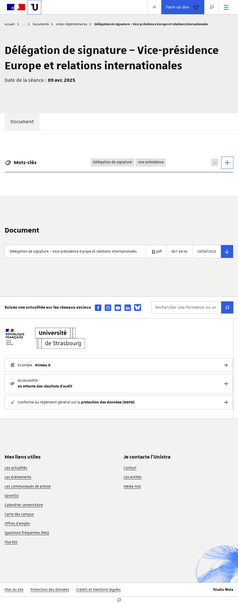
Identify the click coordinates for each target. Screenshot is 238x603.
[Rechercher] (227, 307)
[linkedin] (127, 307)
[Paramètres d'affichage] (154, 7)
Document (22, 121)
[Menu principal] (226, 7)
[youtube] (117, 307)
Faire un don (177, 7)
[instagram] (108, 307)
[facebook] (98, 307)
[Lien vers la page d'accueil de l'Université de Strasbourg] (34, 7)
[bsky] (137, 307)
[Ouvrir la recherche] (211, 7)
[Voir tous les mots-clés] (227, 163)
